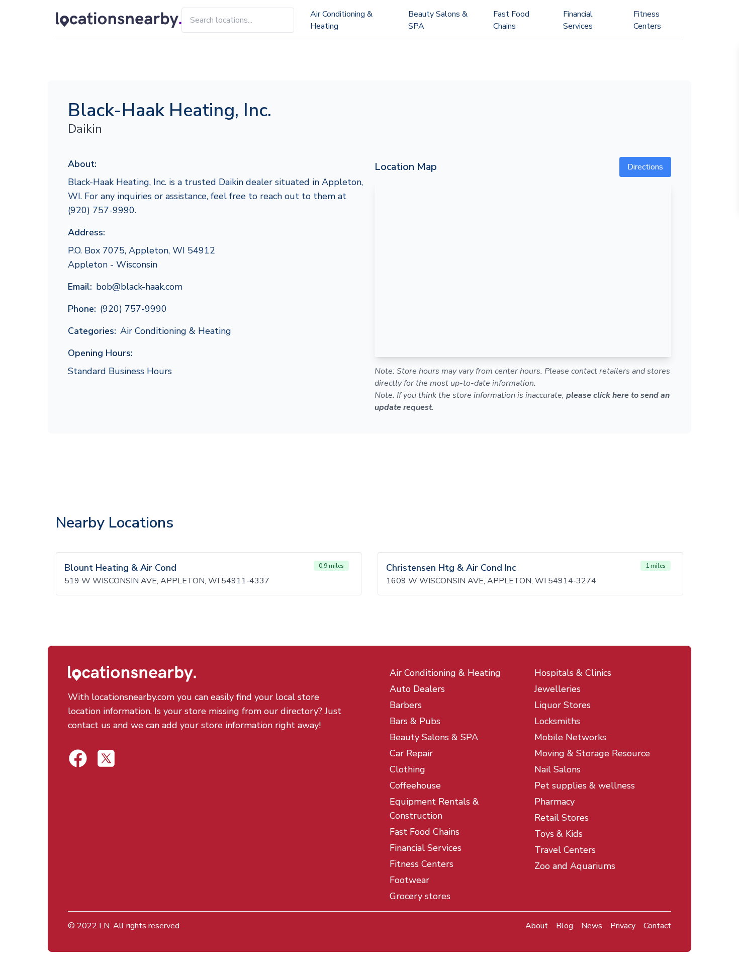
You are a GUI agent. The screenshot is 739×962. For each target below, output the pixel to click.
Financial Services (578, 20)
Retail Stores (561, 818)
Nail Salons (557, 769)
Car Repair (411, 753)
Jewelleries (557, 689)
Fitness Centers (647, 20)
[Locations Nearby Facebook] (106, 758)
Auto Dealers (417, 689)
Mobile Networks (570, 737)
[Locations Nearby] (118, 20)
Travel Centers (565, 850)
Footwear (409, 880)
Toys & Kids (558, 834)
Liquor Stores (562, 705)
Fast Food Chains (511, 20)
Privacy (622, 925)
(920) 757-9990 (133, 309)
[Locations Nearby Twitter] (78, 758)
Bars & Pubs (415, 721)
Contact (657, 925)
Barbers (406, 705)
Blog (564, 925)
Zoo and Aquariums (574, 866)
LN (104, 925)
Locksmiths (557, 721)
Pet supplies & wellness (584, 785)
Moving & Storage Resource (592, 753)
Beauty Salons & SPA (438, 20)
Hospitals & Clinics (572, 673)
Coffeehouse (415, 785)
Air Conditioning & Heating (341, 20)
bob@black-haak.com (139, 287)
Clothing (407, 769)
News (591, 925)
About (536, 925)
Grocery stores (420, 896)
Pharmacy (554, 802)
